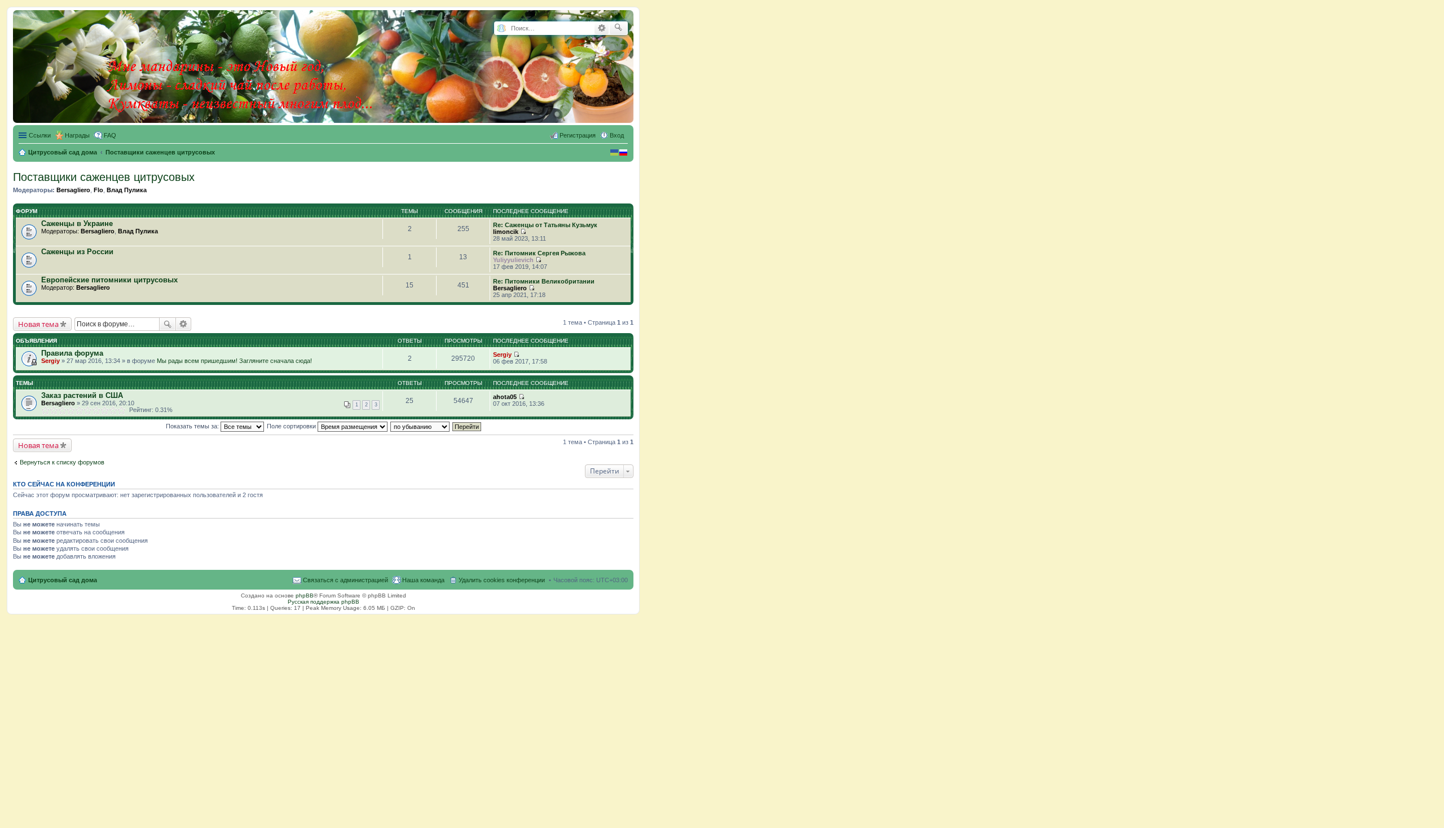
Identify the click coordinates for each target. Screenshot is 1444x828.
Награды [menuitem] (77, 135)
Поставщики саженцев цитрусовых (104, 177)
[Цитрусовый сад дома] (241, 64)
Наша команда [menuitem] (423, 580)
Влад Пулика (127, 190)
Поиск (167, 324)
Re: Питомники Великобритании (544, 281)
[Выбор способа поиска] (501, 28)
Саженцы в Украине (77, 223)
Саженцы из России (77, 251)
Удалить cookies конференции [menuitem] (502, 580)
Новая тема (38, 324)
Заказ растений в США (82, 395)
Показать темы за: (193, 426)
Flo (98, 190)
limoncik (505, 231)
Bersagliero (73, 190)
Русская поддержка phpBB (323, 602)
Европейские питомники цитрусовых (109, 280)
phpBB (305, 595)
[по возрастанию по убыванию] (420, 426)
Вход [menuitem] (617, 135)
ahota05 (505, 396)
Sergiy (50, 360)
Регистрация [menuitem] (578, 135)
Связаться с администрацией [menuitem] (345, 580)
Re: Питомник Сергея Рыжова (539, 253)
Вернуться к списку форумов (62, 462)
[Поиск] (618, 28)
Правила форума (72, 353)
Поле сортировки (292, 426)
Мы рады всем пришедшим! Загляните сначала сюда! (234, 360)
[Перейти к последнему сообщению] (523, 231)
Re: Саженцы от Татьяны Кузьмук (545, 225)
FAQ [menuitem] (110, 135)
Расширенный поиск (601, 28)
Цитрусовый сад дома (62, 580)
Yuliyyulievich (513, 259)
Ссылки (40, 135)
